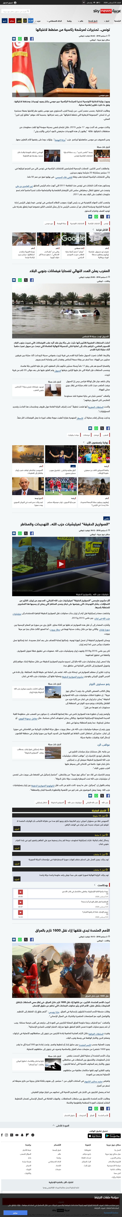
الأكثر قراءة (102, 229)
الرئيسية (117, 20)
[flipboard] (27, 1135)
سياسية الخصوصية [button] (111, 1212)
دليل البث (87, 1165)
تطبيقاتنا (87, 1149)
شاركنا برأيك (116, 1176)
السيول (57, 370)
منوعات (58, 1169)
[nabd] (32, 1135)
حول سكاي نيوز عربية (113, 1153)
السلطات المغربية (95, 407)
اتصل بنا (117, 1149)
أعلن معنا (117, 1173)
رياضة (69, 20)
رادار (29, 1157)
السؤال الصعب (25, 1153)
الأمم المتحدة (85, 1045)
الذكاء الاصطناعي (55, 20)
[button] (12, 20)
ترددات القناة (86, 1157)
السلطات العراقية (95, 1033)
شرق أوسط (92, 20)
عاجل (19, 20)
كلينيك (28, 1169)
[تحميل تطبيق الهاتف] (104, 1135)
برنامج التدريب (115, 1157)
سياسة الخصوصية (114, 1165)
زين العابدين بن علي (24, 186)
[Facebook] (32, 39)
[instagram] (6, 1135)
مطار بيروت (55, 629)
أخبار (107, 20)
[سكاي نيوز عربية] (107, 11)
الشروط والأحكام (115, 1161)
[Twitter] (26, 39)
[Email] (14, 39)
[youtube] (16, 1135)
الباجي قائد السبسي (63, 177)
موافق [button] (15, 1212)
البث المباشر (86, 1161)
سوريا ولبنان (104, 629)
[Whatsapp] (20, 39)
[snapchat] (22, 1135)
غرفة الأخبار (27, 1149)
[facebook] (2, 1135)
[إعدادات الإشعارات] (25, 20)
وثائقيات (28, 1173)
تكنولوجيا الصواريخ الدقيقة (42, 785)
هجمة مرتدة (26, 1161)
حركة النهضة (60, 140)
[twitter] (11, 1135)
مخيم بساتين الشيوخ (93, 1081)
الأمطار (79, 418)
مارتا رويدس (54, 1012)
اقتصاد (58, 1165)
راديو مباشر (87, 1153)
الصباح (28, 1165)
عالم (81, 20)
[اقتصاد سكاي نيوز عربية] (30, 20)
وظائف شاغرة (115, 1169)
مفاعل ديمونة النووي (28, 718)
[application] (61, 564)
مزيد (38, 20)
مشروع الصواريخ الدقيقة (73, 676)
